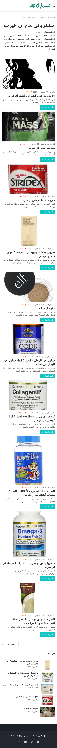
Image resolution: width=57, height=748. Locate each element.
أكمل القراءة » (47, 107)
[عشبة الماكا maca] (47, 712)
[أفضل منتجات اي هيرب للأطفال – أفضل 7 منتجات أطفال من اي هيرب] (28, 460)
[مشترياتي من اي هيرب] (39, 5)
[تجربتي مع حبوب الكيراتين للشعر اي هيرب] (28, 74)
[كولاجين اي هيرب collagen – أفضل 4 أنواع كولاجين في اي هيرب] (28, 395)
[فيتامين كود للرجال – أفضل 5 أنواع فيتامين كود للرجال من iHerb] (28, 339)
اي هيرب (42, 17)
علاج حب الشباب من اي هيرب (38, 200)
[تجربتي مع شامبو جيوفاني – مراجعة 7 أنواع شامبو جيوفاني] (28, 231)
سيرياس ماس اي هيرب (42, 147)
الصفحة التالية (11, 644)
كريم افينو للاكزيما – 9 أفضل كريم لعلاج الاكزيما (20, 685)
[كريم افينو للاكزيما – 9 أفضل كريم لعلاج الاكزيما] (47, 689)
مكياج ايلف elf (47, 308)
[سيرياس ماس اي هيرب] (28, 127)
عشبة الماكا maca (31, 708)
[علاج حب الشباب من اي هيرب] (28, 179)
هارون (51, 92)
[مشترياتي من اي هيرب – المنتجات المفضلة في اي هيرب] (28, 534)
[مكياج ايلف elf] (28, 287)
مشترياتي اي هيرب (46, 144)
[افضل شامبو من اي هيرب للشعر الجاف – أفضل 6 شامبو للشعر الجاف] (28, 598)
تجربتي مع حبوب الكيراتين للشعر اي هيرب (31, 95)
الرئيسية (50, 17)
